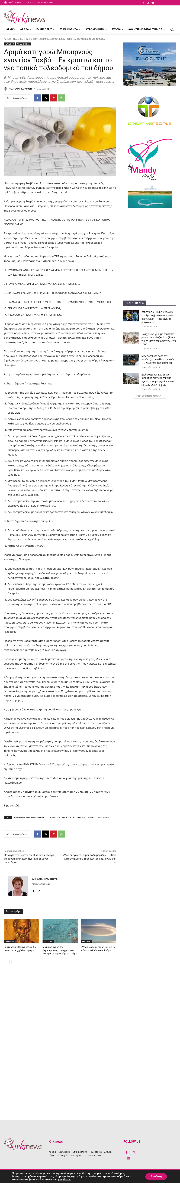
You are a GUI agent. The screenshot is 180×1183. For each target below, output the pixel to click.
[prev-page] (6, 962)
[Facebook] (143, 3)
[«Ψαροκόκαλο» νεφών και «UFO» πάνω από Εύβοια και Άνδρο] (98, 931)
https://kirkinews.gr (41, 884)
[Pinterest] (53, 97)
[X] (148, 3)
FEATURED (18, 38)
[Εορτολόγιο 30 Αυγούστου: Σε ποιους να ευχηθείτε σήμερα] (21, 931)
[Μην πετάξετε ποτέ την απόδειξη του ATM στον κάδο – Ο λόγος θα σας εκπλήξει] (131, 359)
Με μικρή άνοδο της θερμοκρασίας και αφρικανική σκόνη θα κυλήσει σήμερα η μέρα (60, 950)
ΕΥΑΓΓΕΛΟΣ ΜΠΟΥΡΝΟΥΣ (82, 817)
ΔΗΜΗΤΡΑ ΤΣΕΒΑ (58, 817)
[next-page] (11, 962)
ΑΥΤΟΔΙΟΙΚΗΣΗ (23, 44)
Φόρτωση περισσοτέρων (148, 395)
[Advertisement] (149, 235)
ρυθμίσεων (64, 1179)
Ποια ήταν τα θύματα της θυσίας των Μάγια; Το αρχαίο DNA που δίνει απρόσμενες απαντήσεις (29, 859)
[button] (172, 29)
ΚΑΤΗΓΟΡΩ (103, 817)
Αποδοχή (156, 1176)
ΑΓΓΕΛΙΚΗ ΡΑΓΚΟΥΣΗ (21, 88)
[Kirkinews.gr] (24, 17)
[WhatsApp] (61, 97)
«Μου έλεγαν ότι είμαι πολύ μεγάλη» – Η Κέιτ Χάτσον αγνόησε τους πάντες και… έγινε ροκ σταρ (89, 859)
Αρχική (7, 38)
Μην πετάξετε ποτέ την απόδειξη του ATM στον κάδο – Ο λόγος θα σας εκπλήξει (158, 359)
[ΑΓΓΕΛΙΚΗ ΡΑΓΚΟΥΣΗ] (6, 89)
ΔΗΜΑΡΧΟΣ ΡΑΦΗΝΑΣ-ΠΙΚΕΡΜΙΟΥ (30, 817)
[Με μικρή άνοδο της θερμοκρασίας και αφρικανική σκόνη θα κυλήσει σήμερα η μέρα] (60, 931)
